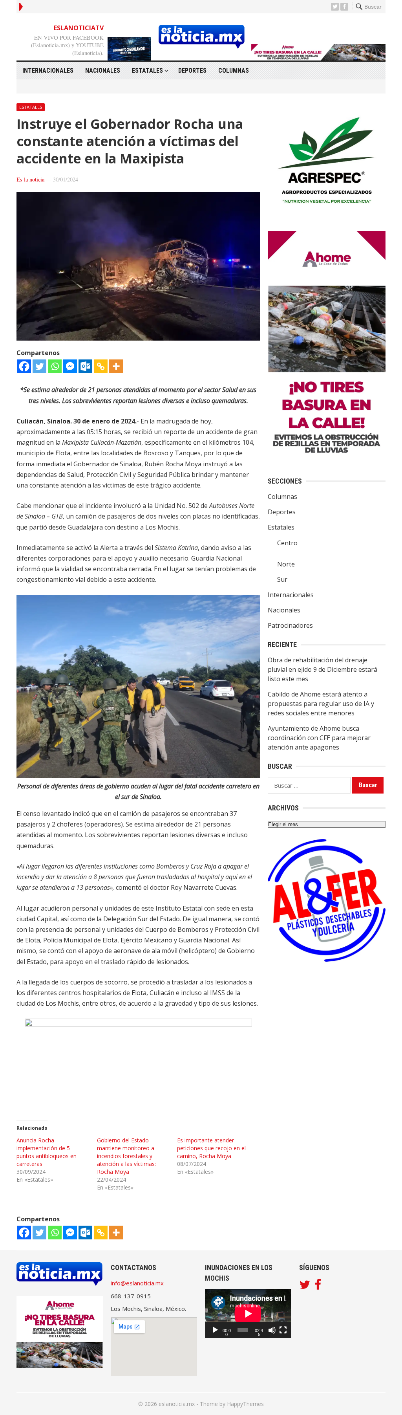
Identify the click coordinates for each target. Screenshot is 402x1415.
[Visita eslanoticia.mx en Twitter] (304, 1286)
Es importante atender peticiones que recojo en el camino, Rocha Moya (211, 1148)
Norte (286, 564)
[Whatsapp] (55, 366)
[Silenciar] (272, 1330)
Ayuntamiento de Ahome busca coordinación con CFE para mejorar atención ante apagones (319, 737)
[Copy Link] (101, 366)
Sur (282, 579)
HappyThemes (245, 1404)
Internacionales (47, 70)
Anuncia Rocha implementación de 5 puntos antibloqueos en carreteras (46, 1152)
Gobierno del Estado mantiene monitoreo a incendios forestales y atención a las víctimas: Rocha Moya (126, 1155)
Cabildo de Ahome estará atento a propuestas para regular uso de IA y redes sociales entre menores (321, 703)
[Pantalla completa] (283, 1330)
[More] (116, 366)
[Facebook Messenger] (70, 366)
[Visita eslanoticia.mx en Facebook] (317, 1286)
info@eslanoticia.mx (137, 1283)
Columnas (233, 70)
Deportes (192, 70)
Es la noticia (30, 179)
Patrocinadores (290, 625)
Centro (287, 543)
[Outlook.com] (85, 366)
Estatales (147, 70)
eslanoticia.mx (177, 1404)
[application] (248, 1313)
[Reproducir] (215, 1330)
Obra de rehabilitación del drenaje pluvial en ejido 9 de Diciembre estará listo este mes (322, 669)
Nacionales (102, 70)
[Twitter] (39, 366)
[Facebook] (24, 366)
